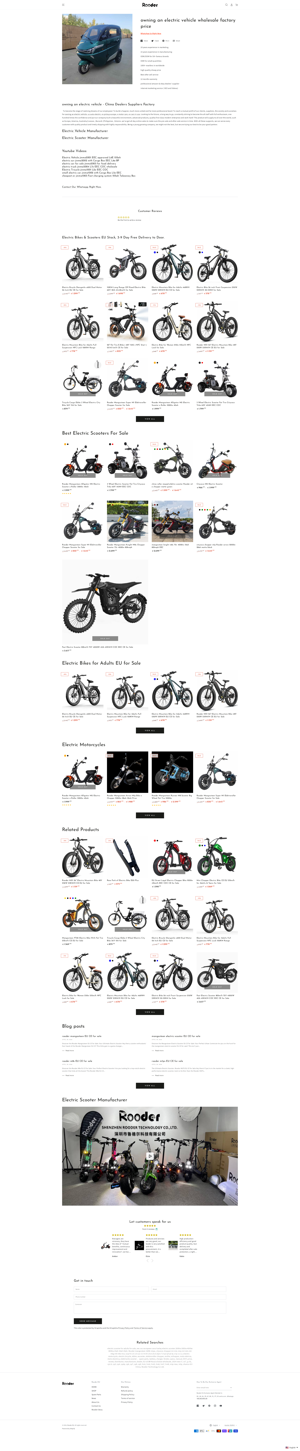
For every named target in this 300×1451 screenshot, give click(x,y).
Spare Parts (96, 1394)
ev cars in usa (134, 114)
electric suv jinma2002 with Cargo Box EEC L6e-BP (90, 160)
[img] (150, 1226)
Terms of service (128, 1398)
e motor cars (122, 114)
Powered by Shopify (68, 1428)
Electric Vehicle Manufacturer (85, 131)
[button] (226, 4)
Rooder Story (97, 1409)
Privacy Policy (124, 1328)
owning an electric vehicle (82, 104)
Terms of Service (141, 1328)
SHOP (94, 1391)
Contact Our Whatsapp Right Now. (81, 187)
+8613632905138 (202, 1399)
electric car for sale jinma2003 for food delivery (89, 164)
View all (150, 419)
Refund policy (127, 1391)
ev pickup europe (109, 114)
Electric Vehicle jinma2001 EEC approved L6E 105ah (91, 157)
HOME (94, 1387)
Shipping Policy (127, 1394)
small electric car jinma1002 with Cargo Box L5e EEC (92, 173)
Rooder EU (70, 1425)
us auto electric (94, 114)
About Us (95, 1402)
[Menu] (63, 4)
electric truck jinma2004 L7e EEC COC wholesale (89, 167)
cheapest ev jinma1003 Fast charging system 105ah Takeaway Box (98, 176)
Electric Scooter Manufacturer (85, 138)
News (94, 1398)
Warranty (125, 1387)
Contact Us (96, 1406)
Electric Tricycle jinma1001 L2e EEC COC (85, 170)
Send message (88, 1321)
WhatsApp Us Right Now (151, 33)
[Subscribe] (231, 1387)
